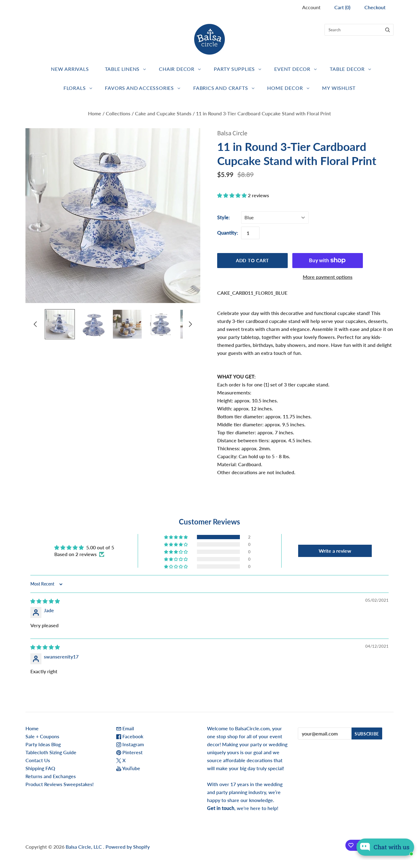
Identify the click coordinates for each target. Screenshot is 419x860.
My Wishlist (339, 88)
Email (127, 728)
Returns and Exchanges (50, 776)
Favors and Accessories (139, 88)
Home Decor (285, 88)
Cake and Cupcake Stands (163, 113)
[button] (232, 195)
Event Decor (292, 69)
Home (94, 113)
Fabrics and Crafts (220, 88)
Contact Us (37, 760)
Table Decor (347, 69)
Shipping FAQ (40, 768)
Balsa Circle (232, 133)
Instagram (132, 744)
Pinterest (132, 752)
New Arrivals (70, 69)
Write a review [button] (335, 551)
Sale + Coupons (42, 736)
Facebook (132, 736)
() (342, 7)
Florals (74, 88)
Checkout (375, 7)
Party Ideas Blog (43, 744)
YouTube (130, 768)
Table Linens (122, 69)
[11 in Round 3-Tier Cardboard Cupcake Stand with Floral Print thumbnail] (60, 324)
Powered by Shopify (128, 847)
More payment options (327, 277)
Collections (118, 113)
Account (311, 7)
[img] (45, 601)
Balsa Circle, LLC (84, 847)
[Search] (388, 30)
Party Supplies (234, 69)
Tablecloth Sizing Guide (50, 752)
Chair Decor (176, 69)
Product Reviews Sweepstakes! (59, 784)
